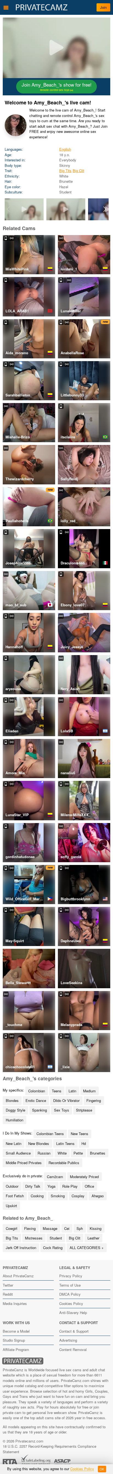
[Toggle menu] (6, 7)
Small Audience (18, 1153)
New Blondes (38, 1143)
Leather (93, 1238)
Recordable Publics (64, 1162)
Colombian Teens (50, 1133)
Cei (66, 1228)
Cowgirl (11, 1228)
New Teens (79, 1133)
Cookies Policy (71, 1303)
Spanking (39, 1110)
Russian (44, 1153)
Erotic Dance (36, 1100)
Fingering (93, 1100)
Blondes (12, 1100)
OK (102, 1469)
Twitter (8, 1285)
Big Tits (65, 170)
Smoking (58, 1195)
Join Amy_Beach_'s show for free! (57, 86)
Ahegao (98, 1195)
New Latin (13, 1143)
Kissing (95, 1228)
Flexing (30, 1228)
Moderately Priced (84, 1176)
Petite (78, 1153)
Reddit (8, 1294)
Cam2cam (55, 1176)
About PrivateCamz (18, 1275)
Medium (89, 1090)
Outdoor (12, 1186)
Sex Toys (61, 1110)
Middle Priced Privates (24, 1162)
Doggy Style (15, 1110)
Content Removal (73, 1349)
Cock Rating (53, 1247)
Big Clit (78, 170)
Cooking (37, 1195)
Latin (72, 1090)
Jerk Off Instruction (21, 1247)
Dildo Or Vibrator (66, 1100)
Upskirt (11, 1205)
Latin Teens (65, 1143)
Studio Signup (14, 1340)
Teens (56, 1090)
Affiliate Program (16, 1349)
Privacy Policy (70, 1275)
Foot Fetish (15, 1195)
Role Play (70, 1186)
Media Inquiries (15, 1303)
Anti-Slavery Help (73, 1312)
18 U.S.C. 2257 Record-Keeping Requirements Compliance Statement (49, 1449)
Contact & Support (74, 1331)
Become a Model (16, 1331)
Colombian (36, 1090)
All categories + (87, 1247)
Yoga (51, 1186)
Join (103, 7)
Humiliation (14, 1119)
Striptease (84, 1110)
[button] (105, 209)
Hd (83, 1143)
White (62, 1153)
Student (56, 1238)
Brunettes (97, 1153)
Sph (80, 1228)
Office (89, 1186)
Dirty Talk (32, 1186)
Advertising (68, 1340)
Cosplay (78, 1195)
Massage (50, 1228)
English (65, 149)
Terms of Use (70, 1285)
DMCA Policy (70, 1294)
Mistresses (34, 1238)
